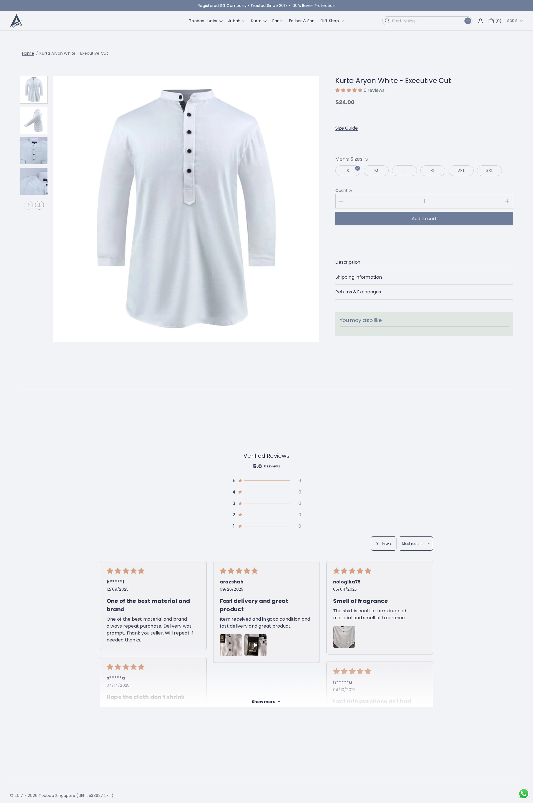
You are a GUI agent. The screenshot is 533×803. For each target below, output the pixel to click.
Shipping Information (358, 277)
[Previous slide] (28, 205)
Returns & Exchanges (358, 292)
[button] (349, 90)
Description (347, 262)
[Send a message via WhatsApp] (523, 793)
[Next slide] (39, 205)
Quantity (343, 190)
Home (28, 53)
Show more (264, 701)
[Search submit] (467, 21)
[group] (34, 90)
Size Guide (346, 128)
